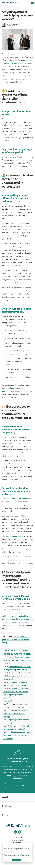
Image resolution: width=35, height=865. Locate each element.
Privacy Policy (18, 855)
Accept (16, 859)
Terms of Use (27, 855)
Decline (26, 859)
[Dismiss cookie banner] (30, 844)
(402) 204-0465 (17, 843)
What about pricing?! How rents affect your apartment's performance (16, 735)
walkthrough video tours (15, 536)
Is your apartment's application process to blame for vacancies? (16, 698)
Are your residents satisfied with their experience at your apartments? (16, 676)
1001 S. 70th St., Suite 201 (17, 837)
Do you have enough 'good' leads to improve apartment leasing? (16, 639)
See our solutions (18, 785)
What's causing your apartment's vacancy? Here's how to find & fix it (17, 660)
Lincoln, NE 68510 (17, 840)
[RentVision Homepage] (9, 2)
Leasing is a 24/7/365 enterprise (14, 499)
